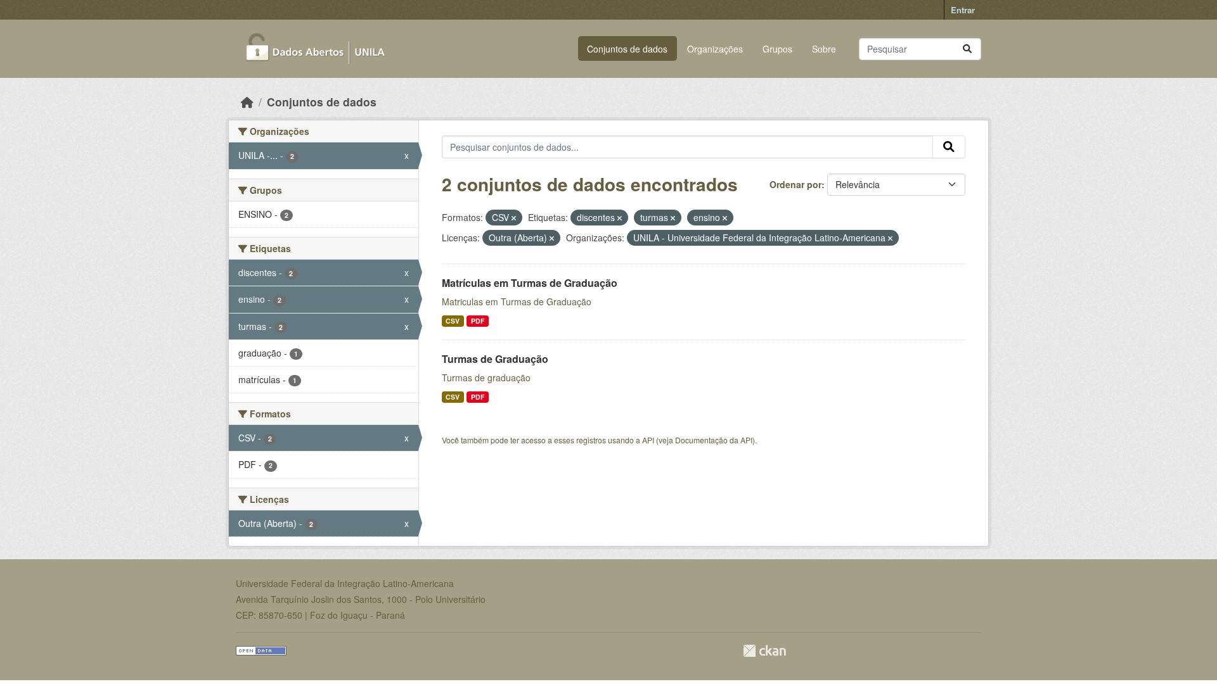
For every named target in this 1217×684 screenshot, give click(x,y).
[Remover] (514, 218)
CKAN (764, 650)
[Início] (247, 102)
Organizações (715, 48)
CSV (453, 321)
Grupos (777, 48)
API (648, 439)
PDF (477, 321)
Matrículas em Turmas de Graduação (529, 283)
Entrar (963, 10)
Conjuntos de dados (627, 48)
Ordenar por (795, 184)
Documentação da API (713, 439)
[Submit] (967, 49)
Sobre (824, 48)
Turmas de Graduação (495, 359)
